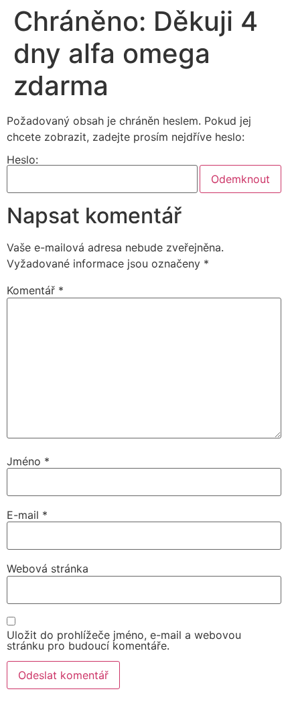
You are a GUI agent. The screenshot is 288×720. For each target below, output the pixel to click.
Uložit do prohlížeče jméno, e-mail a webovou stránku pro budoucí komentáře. (124, 640)
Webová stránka (47, 568)
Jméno (28, 461)
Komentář (35, 290)
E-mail (27, 514)
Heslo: (22, 160)
